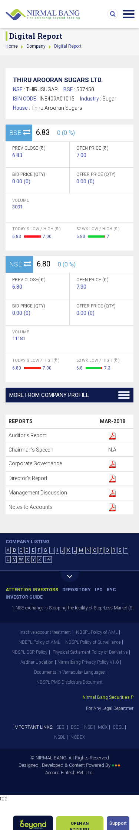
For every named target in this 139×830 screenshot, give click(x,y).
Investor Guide (24, 597)
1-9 (47, 559)
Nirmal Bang (43, 15)
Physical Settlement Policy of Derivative (90, 652)
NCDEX (77, 737)
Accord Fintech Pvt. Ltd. (69, 772)
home (12, 46)
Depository (76, 589)
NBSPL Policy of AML (97, 632)
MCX (102, 727)
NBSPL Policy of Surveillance (92, 642)
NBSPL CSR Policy (29, 652)
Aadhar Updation (36, 662)
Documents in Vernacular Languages (69, 672)
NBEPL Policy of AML (39, 642)
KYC (111, 589)
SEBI (61, 727)
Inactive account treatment (45, 632)
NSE (88, 727)
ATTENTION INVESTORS (32, 589)
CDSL (118, 727)
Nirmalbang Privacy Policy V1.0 (88, 662)
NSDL (59, 737)
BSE (75, 727)
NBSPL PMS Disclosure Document (69, 682)
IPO (99, 589)
